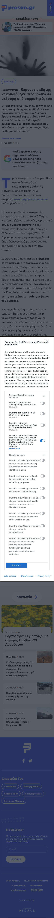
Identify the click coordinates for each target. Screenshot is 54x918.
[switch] (42, 403)
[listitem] (27, 396)
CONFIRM (16, 565)
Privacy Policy (44, 576)
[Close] (48, 342)
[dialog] (27, 459)
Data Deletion (10, 576)
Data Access (27, 576)
